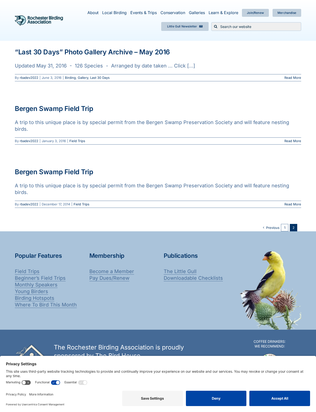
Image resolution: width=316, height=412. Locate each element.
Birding (70, 78)
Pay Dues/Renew (109, 278)
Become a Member (111, 271)
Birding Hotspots (34, 298)
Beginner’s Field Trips (40, 278)
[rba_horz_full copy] (39, 18)
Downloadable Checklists (193, 278)
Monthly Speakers (36, 285)
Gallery (83, 78)
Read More (292, 78)
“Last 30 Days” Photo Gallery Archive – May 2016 (92, 52)
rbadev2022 (29, 78)
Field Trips (77, 141)
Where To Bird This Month (46, 305)
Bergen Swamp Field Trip (54, 109)
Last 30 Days (100, 78)
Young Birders (31, 291)
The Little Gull (180, 271)
